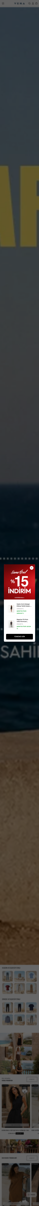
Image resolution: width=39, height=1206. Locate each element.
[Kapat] (31, 568)
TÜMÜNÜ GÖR (19, 636)
